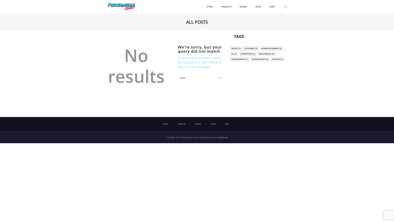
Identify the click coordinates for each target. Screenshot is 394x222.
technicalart (260, 59)
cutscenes (251, 48)
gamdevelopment (271, 48)
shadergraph (240, 59)
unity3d (277, 59)
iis (234, 54)
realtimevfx (266, 54)
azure (236, 48)
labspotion (248, 54)
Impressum (223, 137)
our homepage (200, 67)
